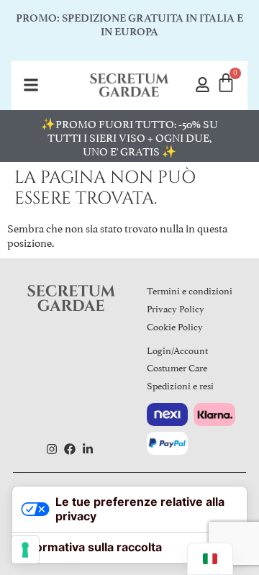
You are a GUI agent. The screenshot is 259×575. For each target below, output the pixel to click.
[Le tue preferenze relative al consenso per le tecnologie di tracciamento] (25, 549)
